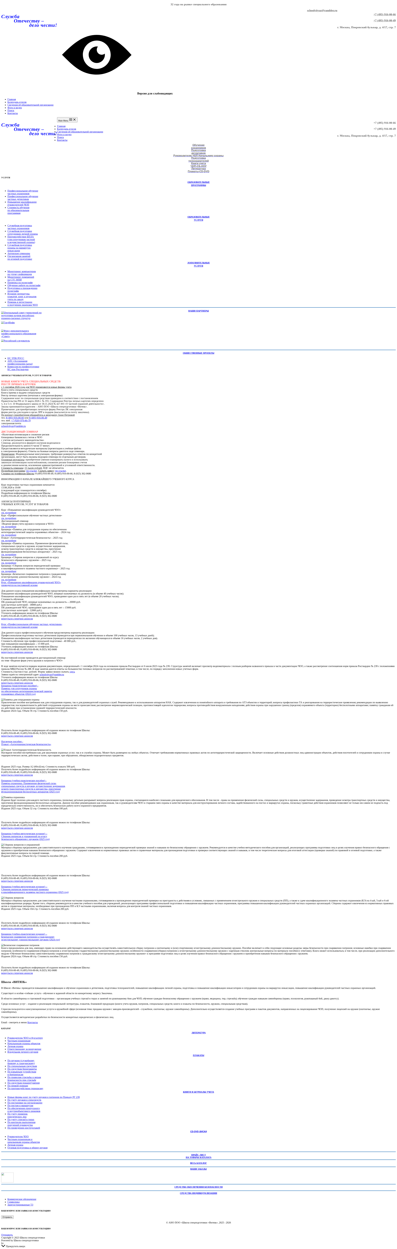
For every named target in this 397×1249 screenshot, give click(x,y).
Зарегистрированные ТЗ (20, 1204)
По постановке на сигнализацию (24, 1102)
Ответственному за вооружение (24, 1049)
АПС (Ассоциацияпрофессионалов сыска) (20, 362)
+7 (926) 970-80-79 (21, 420)
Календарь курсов (17, 102)
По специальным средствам (22, 1066)
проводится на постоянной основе (19, 585)
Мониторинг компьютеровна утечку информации (21, 273)
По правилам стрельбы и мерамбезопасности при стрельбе (24, 1078)
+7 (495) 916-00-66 (385, 14)
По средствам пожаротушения (23, 1083)
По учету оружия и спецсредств (24, 1100)
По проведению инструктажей (23, 1128)
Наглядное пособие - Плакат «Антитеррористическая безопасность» (26, 743)
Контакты (12, 113)
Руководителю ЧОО (18, 1136)
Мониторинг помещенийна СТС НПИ (20, 278)
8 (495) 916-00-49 (38, 417)
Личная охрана (15, 1046)
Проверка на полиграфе (20, 282)
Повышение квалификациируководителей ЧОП (22, 203)
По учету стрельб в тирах (20, 1119)
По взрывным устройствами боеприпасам (21, 1073)
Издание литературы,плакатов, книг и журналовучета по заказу (21, 296)
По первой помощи (17, 1085)
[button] (7, 1217)
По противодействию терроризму (25, 1088)
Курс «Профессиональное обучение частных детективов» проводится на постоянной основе (31, 625)
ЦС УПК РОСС (15, 358)
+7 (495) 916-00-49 (385, 20)
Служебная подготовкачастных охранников (19, 227)
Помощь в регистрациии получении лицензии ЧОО (22, 303)
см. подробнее (8, 512)
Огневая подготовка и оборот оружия (27, 1147)
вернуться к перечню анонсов (17, 618)
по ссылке (31, 470)
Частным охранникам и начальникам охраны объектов (23, 1140)
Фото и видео (14, 107)
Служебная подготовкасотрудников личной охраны (22, 232)
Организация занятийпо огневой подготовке (19, 257)
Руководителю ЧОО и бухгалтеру (25, 1038)
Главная (11, 99)
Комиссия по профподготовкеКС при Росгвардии (23, 368)
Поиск (10, 110)
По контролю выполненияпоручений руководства (21, 1123)
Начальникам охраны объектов (23, 1043)
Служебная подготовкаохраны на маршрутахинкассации (19, 248)
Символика (13, 1202)
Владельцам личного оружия (22, 1052)
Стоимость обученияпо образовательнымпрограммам (18, 210)
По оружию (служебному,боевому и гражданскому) (21, 1062)
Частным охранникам (18, 1040)
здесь (72, 671)
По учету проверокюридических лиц (17, 1115)
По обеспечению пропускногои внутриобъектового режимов (23, 1109)
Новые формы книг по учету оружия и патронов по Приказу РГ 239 (43, 1097)
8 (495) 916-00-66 (15, 417)
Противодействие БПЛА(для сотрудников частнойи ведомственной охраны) (21, 239)
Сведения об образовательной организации (30, 105)
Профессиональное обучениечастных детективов (22, 197)
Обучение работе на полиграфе (23, 285)
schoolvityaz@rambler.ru (322, 10)
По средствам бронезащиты (22, 1069)
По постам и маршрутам (20, 1105)
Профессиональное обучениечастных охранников (22, 192)
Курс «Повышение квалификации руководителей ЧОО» (31, 582)
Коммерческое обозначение (21, 1199)
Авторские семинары (18, 253)
